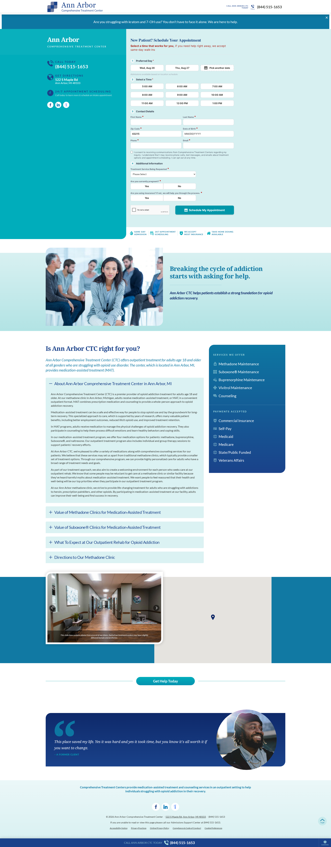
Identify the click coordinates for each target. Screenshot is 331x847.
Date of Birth (190, 128)
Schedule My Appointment (207, 210)
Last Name (189, 116)
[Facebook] (50, 104)
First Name (137, 116)
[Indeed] (66, 104)
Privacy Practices (138, 828)
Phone (135, 140)
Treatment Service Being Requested (150, 169)
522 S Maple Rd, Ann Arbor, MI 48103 (186, 816)
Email (186, 140)
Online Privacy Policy (159, 828)
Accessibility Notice (118, 828)
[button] (213, 617)
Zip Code (136, 128)
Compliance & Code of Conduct (187, 828)
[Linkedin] (58, 104)
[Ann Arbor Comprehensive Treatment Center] (99, 7)
